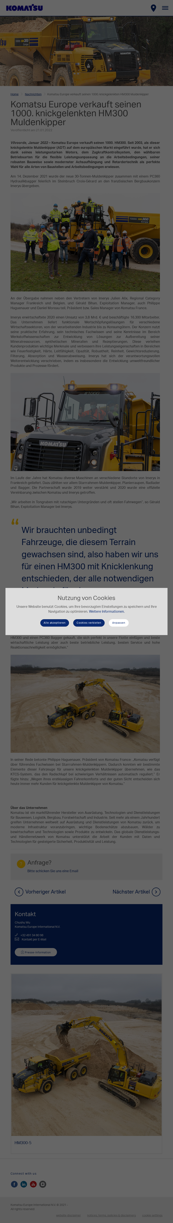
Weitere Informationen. (107, 611)
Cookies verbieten (89, 623)
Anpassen (118, 623)
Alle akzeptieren (55, 623)
